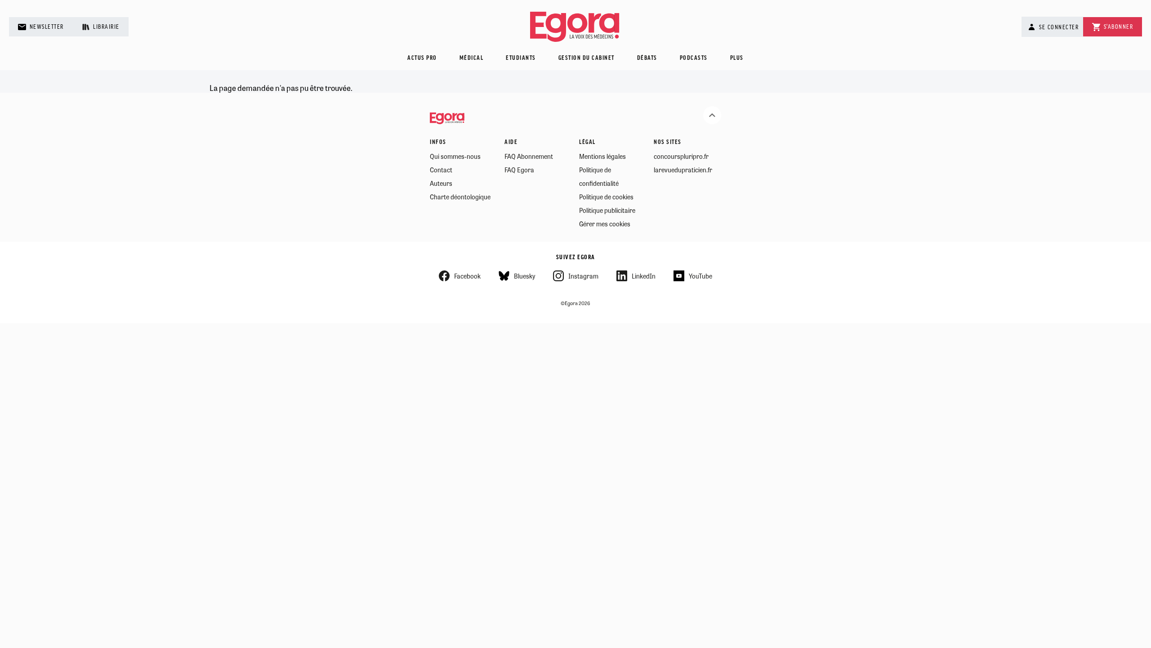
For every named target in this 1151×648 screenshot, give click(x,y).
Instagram (583, 275)
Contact (441, 169)
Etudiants (521, 58)
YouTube (700, 275)
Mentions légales (602, 156)
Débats (647, 58)
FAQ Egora (519, 169)
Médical (472, 58)
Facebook (467, 275)
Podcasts (694, 58)
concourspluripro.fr (681, 156)
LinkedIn (644, 275)
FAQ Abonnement (528, 156)
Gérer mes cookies (604, 223)
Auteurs (441, 183)
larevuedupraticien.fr (683, 169)
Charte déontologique (460, 196)
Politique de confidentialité (599, 176)
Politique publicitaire (607, 210)
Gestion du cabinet (586, 58)
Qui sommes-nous (455, 156)
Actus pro (422, 58)
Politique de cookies (606, 196)
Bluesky (524, 275)
